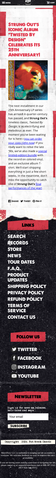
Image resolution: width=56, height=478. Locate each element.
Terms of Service (18, 308)
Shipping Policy (27, 286)
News (14, 256)
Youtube (28, 376)
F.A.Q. (14, 268)
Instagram (31, 367)
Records (18, 243)
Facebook (30, 358)
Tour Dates (21, 262)
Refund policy (25, 299)
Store (15, 249)
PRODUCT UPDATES (18, 277)
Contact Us (21, 317)
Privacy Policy (26, 293)
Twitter (27, 349)
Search (17, 236)
